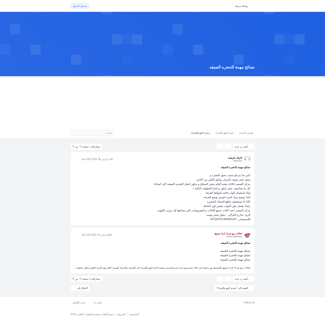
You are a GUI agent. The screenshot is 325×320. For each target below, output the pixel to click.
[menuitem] (243, 6)
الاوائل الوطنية (235, 157)
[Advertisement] (162, 101)
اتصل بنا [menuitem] (98, 302)
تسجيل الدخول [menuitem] (80, 5)
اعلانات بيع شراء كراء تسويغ (228, 233)
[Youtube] (236, 302)
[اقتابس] (77, 159)
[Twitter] (238, 302)
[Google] (233, 302)
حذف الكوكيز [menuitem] (78, 302)
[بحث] (80, 133)
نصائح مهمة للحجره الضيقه (235, 167)
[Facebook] (241, 302)
